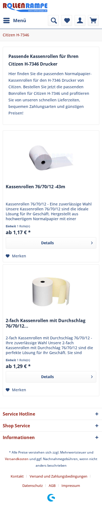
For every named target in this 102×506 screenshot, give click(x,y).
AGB (52, 485)
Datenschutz (32, 485)
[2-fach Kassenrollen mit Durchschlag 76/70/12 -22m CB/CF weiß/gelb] (51, 291)
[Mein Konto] (80, 20)
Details (47, 242)
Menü (19, 20)
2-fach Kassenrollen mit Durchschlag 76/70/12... (45, 323)
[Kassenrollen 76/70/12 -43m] (51, 158)
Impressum (70, 485)
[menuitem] (14, 20)
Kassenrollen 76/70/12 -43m (35, 187)
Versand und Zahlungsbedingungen (58, 476)
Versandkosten (17, 459)
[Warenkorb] (93, 20)
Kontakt (17, 476)
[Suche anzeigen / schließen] (53, 20)
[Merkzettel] (66, 20)
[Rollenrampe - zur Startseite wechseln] (25, 7)
